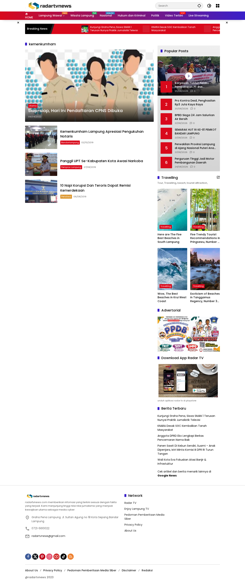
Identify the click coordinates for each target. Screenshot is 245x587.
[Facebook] (28, 557)
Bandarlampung (70, 142)
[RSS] (71, 557)
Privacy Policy (133, 525)
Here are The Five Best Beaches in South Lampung (169, 238)
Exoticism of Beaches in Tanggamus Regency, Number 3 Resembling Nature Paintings (205, 297)
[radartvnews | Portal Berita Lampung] (49, 5)
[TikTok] (63, 557)
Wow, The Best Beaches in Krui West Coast (172, 297)
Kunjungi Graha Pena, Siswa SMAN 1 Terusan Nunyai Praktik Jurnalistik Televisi (98, 29)
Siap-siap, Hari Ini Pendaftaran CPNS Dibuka (75, 111)
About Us (130, 531)
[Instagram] (49, 557)
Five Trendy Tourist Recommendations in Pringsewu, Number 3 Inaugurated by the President (205, 238)
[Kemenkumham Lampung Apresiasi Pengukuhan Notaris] (41, 137)
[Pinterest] (42, 557)
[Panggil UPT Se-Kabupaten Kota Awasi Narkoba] (41, 164)
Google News (167, 475)
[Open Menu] (217, 5)
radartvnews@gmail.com (48, 536)
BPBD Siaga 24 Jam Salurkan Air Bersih (195, 117)
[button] (199, 5)
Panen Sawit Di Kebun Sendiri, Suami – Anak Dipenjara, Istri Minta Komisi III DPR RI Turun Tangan (186, 450)
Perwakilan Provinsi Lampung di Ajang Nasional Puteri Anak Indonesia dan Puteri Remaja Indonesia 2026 (195, 146)
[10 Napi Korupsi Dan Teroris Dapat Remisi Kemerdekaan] (41, 191)
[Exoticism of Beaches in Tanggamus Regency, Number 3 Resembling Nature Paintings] (205, 269)
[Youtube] (56, 557)
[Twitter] (35, 557)
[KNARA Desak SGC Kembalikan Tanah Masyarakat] (129, 28)
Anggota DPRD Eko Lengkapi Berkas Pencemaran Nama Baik (181, 438)
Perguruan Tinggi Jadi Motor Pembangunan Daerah (194, 160)
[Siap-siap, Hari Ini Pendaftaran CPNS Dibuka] (89, 86)
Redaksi (147, 570)
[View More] (218, 177)
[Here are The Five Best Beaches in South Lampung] (172, 210)
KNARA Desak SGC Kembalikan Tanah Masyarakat (157, 29)
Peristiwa (66, 196)
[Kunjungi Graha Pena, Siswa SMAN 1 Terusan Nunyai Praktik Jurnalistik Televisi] (68, 28)
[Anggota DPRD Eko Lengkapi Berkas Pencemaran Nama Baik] (191, 28)
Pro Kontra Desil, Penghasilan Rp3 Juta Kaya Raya (195, 102)
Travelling (165, 226)
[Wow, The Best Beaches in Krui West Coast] (172, 269)
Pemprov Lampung (71, 167)
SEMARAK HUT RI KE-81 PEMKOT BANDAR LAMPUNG (195, 131)
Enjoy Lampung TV (136, 509)
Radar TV (130, 503)
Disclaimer (129, 570)
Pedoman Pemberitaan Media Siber (91, 570)
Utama (33, 105)
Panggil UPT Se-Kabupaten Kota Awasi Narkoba (101, 161)
